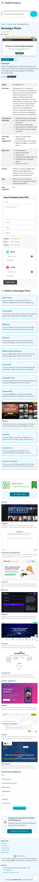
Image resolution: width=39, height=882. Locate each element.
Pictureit (6, 338)
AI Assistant (6, 803)
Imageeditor (7, 391)
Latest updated (8, 681)
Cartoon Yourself (9, 461)
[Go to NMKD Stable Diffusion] (23, 351)
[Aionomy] (19, 631)
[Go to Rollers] (9, 421)
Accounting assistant (9, 783)
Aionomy (4, 643)
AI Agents (5, 799)
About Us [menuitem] (4, 843)
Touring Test (5, 673)
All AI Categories (19, 808)
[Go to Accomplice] (14, 311)
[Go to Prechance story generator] (21, 553)
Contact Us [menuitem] (4, 846)
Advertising (6, 787)
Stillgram (6, 324)
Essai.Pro (4, 582)
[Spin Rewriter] (19, 752)
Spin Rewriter (6, 764)
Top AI (4, 502)
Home (3, 24)
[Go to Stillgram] (11, 324)
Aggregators (6, 791)
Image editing (11, 24)
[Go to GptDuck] (8, 614)
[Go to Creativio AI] (13, 448)
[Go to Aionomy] (8, 644)
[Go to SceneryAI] (12, 364)
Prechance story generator (10, 553)
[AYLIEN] (19, 722)
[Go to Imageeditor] (14, 391)
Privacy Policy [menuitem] (5, 848)
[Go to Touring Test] (11, 673)
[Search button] (33, 14)
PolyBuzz (4, 523)
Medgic (4, 705)
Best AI (4, 590)
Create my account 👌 (19, 831)
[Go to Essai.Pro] (9, 582)
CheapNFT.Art (8, 378)
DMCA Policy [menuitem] (5, 852)
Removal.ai (7, 298)
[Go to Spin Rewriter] (11, 764)
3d (3, 775)
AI (2, 795)
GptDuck (4, 614)
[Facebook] (17, 876)
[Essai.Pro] (19, 570)
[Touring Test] (19, 661)
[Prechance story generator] (19, 540)
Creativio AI (7, 448)
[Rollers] (19, 410)
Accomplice (7, 311)
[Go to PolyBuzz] (9, 523)
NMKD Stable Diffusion (12, 351)
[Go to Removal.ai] (13, 298)
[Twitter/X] (20, 876)
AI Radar (6, 434)
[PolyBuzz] (19, 513)
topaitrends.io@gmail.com (11, 872)
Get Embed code (19, 494)
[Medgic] (19, 693)
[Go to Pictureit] (11, 338)
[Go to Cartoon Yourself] (18, 461)
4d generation (7, 779)
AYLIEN (4, 735)
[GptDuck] (19, 602)
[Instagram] (22, 876)
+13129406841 (7, 870)
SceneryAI (6, 364)
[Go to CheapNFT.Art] (16, 378)
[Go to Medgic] (7, 705)
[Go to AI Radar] (11, 434)
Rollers (5, 421)
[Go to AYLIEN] (7, 735)
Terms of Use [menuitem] (5, 850)
